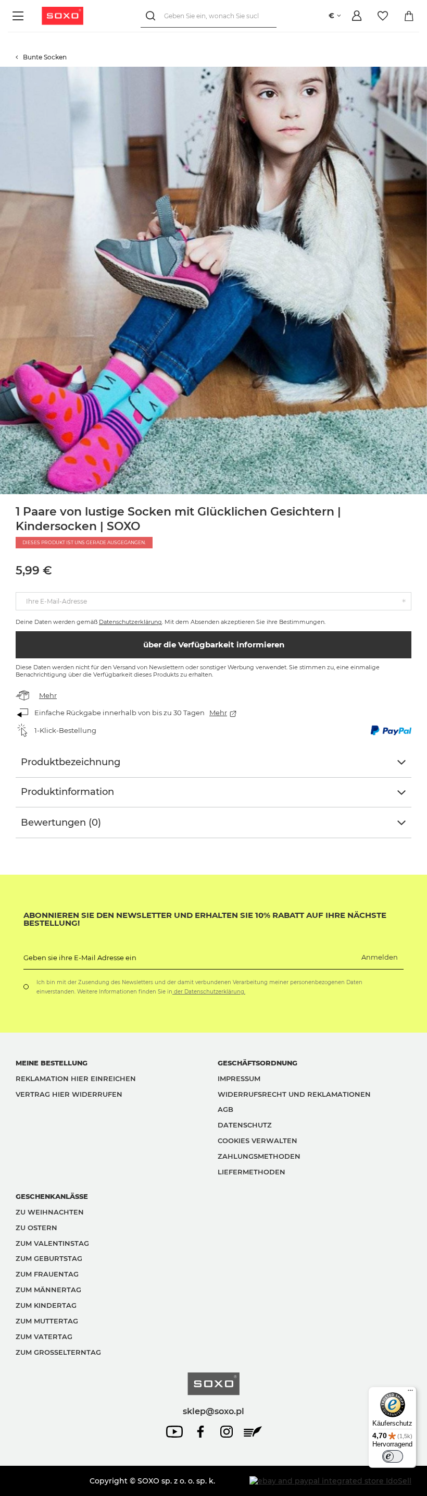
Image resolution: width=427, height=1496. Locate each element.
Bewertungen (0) (61, 822)
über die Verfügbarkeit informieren (213, 644)
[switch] (392, 1456)
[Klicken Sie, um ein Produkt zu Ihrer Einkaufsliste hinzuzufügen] (422, 72)
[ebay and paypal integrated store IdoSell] (330, 1481)
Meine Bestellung (51, 1063)
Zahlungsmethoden (259, 1156)
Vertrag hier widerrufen (69, 1094)
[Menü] (19, 16)
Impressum (239, 1078)
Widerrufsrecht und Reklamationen (294, 1094)
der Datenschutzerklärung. (208, 991)
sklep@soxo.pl (213, 1411)
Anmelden (379, 957)
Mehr (48, 695)
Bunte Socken (45, 57)
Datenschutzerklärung (130, 622)
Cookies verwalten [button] (257, 1140)
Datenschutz (245, 1125)
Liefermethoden (251, 1172)
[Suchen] (152, 16)
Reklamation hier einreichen (76, 1078)
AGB (225, 1109)
